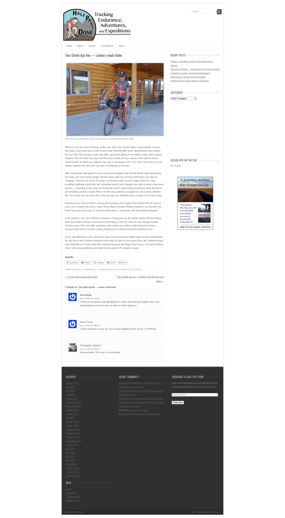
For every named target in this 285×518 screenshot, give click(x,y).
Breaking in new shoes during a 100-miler (190, 80)
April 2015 (70, 394)
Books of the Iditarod (138, 410)
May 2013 (70, 456)
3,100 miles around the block (81, 276)
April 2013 (70, 460)
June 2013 (70, 452)
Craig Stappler (103, 269)
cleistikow (123, 390)
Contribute (107, 46)
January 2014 (72, 425)
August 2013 (72, 444)
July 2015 (70, 386)
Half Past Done (77, 512)
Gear (121, 46)
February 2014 (72, 421)
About (80, 46)
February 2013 (72, 468)
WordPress (216, 512)
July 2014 (70, 417)
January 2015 (72, 398)
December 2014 (73, 402)
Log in (68, 489)
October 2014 (72, 410)
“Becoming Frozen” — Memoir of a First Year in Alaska (195, 69)
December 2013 (73, 429)
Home (69, 46)
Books (92, 46)
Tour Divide (122, 269)
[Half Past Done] (102, 39)
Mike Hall (113, 269)
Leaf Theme (197, 512)
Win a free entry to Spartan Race (146, 414)
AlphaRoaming (125, 383)
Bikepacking (90, 269)
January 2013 (72, 471)
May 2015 (70, 390)
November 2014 (73, 406)
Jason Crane (86, 322)
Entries (71, 493)
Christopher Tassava (90, 345)
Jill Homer (78, 269)
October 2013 (72, 437)
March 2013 (71, 464)
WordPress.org (72, 500)
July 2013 (70, 448)
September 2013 (73, 441)
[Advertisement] (195, 128)
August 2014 (72, 414)
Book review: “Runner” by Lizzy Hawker (188, 77)
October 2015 (72, 383)
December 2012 (73, 475)
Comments (73, 496)
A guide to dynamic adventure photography (190, 73)
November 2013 (73, 433)
